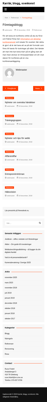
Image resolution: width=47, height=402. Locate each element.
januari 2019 (10, 298)
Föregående (11, 88)
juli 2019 (8, 293)
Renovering (9, 349)
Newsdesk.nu (23, 210)
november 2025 (11, 277)
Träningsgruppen (13, 120)
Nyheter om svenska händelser (20, 102)
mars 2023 (9, 283)
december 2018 (11, 303)
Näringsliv (9, 339)
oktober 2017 (10, 319)
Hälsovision (10, 192)
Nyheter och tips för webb (17, 138)
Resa (7, 354)
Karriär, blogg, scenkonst (19, 3)
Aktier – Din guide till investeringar (18, 244)
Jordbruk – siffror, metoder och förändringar (21, 239)
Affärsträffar (11, 156)
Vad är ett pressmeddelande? (16, 257)
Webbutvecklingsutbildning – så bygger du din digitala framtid (23, 251)
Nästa (37, 88)
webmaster (8, 30)
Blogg (7, 333)
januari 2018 (10, 313)
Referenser (38, 30)
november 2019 (11, 288)
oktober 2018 (10, 308)
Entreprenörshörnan (14, 174)
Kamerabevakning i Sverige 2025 (18, 262)
